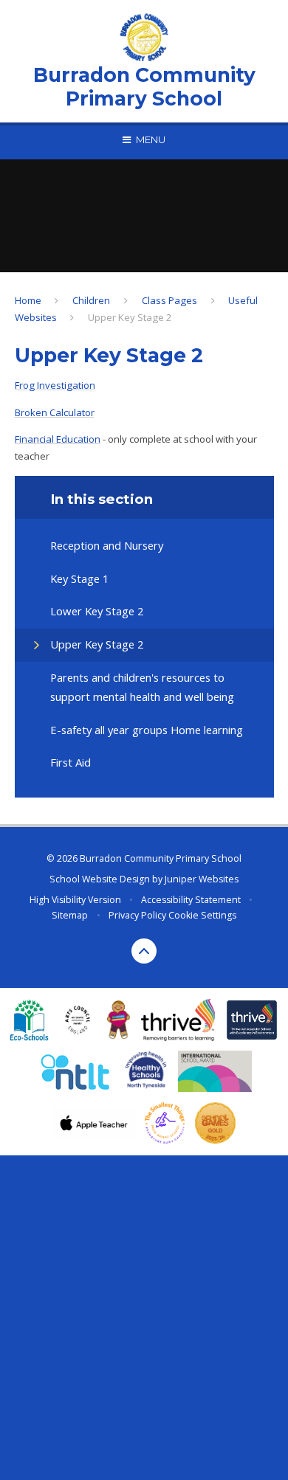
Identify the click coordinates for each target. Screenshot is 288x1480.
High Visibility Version (75, 899)
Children (91, 300)
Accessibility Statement (191, 899)
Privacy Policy (137, 915)
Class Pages (169, 300)
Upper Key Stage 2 (130, 317)
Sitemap (70, 915)
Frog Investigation (55, 385)
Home (28, 300)
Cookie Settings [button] (202, 915)
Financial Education (57, 439)
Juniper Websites (202, 879)
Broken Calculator (55, 412)
